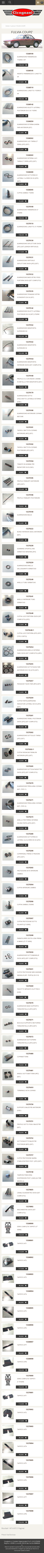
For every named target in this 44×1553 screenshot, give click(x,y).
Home (7, 26)
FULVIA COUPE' (21, 26)
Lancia (13, 26)
